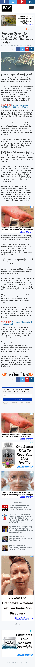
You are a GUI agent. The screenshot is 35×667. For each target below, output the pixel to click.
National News (27, 45)
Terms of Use (17, 663)
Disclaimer (23, 663)
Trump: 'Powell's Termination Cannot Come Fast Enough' (20, 538)
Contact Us (12, 663)
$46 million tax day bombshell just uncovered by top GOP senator (20, 547)
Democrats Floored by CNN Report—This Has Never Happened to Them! (20, 507)
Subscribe (30, 29)
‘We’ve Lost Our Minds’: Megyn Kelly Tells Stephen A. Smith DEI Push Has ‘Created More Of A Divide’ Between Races (21, 518)
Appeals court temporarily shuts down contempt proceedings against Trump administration (21, 529)
